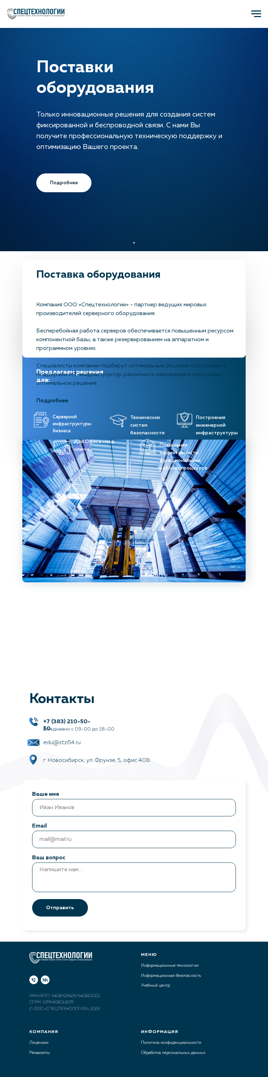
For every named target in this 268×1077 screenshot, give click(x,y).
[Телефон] (33, 979)
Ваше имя (45, 794)
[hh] (45, 979)
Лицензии (39, 1043)
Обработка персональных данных (173, 1053)
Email (39, 826)
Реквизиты (39, 1053)
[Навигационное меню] (256, 13)
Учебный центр (155, 985)
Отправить (60, 907)
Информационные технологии (170, 966)
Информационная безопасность (171, 976)
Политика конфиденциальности (171, 1043)
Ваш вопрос (48, 858)
